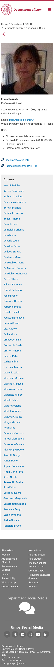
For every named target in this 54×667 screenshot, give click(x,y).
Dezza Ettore (10, 279)
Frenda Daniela (11, 312)
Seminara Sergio (12, 509)
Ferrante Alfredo (12, 301)
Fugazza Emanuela (13, 317)
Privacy (6, 574)
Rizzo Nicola (10, 477)
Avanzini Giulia (11, 185)
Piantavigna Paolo (13, 449)
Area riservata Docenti (9, 568)
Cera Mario (9, 235)
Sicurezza (33, 582)
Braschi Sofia (10, 224)
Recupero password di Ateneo (39, 576)
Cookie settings (10, 586)
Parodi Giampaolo (13, 438)
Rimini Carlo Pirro (13, 471)
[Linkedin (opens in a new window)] (45, 634)
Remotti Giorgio (12, 455)
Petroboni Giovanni (14, 444)
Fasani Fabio (10, 295)
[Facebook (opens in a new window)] (7, 634)
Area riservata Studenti (9, 560)
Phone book (8, 550)
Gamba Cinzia (11, 323)
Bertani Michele (12, 207)
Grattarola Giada (12, 345)
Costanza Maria (12, 257)
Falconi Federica (12, 284)
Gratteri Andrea (12, 350)
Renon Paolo (10, 460)
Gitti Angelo (10, 328)
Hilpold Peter (10, 356)
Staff (29, 24)
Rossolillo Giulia (13, 482)
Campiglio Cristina (13, 229)
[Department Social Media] (27, 608)
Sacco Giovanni (12, 492)
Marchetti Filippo (13, 394)
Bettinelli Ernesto (13, 213)
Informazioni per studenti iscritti (37, 564)
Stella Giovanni (11, 520)
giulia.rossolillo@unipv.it (21, 119)
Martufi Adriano (12, 411)
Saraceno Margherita (15, 498)
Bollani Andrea (11, 218)
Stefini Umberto (12, 514)
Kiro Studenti (35, 558)
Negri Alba (9, 427)
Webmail (6, 554)
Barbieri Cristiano (13, 196)
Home (50, 9)
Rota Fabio (9, 487)
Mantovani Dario (12, 389)
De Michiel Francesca (15, 273)
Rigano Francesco (13, 466)
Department (17, 24)
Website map (9, 582)
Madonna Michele (13, 378)
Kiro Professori (36, 554)
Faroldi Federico (12, 290)
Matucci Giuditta (12, 416)
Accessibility (8, 578)
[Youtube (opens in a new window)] (38, 634)
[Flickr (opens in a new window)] (22, 634)
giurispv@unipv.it (16, 663)
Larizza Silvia (10, 361)
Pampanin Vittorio (13, 433)
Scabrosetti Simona (14, 503)
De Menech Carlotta (14, 268)
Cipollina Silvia (11, 246)
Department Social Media (27, 597)
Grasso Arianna (12, 339)
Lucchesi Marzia (12, 367)
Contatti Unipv (36, 570)
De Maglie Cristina (13, 262)
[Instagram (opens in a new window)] (30, 634)
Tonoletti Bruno (12, 525)
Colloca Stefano (12, 251)
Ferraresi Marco (12, 306)
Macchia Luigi (11, 372)
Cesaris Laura (11, 240)
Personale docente (14, 27)
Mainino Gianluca (13, 383)
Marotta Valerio (12, 405)
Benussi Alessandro (14, 202)
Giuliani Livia (10, 334)
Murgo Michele (11, 422)
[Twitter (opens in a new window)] (15, 634)
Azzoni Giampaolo (13, 191)
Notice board (35, 550)
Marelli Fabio (10, 400)
